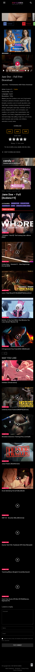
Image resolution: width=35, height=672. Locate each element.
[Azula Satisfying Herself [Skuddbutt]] (17, 478)
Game (13, 206)
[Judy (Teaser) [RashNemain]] (17, 451)
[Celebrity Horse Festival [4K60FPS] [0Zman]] (17, 397)
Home (3, 191)
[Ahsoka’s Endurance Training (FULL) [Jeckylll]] (17, 424)
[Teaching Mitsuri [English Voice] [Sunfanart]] (17, 560)
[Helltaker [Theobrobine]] (17, 370)
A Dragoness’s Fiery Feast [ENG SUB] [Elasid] (15, 349)
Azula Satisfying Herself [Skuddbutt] (13, 491)
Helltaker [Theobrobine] (9, 383)
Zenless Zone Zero (23, 206)
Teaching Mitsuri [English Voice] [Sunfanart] (16, 572)
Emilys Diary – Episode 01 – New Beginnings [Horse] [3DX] (16, 265)
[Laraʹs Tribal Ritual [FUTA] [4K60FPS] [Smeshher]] (17, 281)
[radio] (10, 140)
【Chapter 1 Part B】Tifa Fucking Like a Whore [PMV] (16, 236)
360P (9, 131)
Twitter (16, 89)
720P (25, 131)
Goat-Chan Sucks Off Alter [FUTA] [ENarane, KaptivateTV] (15, 600)
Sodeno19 (6, 206)
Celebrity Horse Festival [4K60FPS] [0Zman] (15, 410)
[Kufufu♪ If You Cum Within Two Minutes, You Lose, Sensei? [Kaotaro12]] (17, 308)
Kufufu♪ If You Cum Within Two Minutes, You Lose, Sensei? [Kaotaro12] (16, 321)
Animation (8, 191)
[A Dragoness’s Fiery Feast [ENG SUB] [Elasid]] (17, 337)
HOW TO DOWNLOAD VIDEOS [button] (12, 152)
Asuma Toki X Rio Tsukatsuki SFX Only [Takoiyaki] (17, 545)
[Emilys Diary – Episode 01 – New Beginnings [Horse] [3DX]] (17, 252)
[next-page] (6, 353)
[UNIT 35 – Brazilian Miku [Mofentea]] (17, 505)
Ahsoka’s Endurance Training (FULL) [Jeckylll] (16, 437)
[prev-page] (3, 353)
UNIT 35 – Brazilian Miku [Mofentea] (13, 518)
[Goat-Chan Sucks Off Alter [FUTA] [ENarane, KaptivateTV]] (17, 587)
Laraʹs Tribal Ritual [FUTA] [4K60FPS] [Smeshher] (16, 293)
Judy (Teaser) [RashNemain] (11, 464)
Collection (25, 203)
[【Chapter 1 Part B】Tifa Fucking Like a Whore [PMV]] (17, 223)
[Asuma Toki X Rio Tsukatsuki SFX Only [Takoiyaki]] (17, 533)
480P (17, 131)
